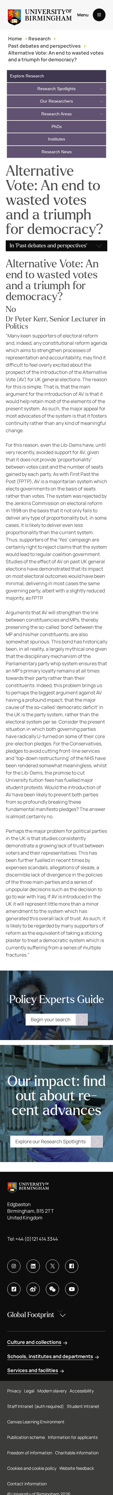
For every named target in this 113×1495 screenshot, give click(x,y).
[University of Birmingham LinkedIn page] (33, 1266)
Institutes (56, 139)
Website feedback (76, 1468)
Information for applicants (73, 1437)
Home (15, 38)
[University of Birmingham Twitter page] (52, 1266)
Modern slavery (52, 1391)
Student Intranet (83, 1406)
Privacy (14, 1391)
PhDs (57, 126)
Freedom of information (29, 1453)
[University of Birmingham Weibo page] (33, 1289)
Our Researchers (56, 101)
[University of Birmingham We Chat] (52, 1289)
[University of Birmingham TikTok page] (13, 1289)
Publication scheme (26, 1437)
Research (39, 38)
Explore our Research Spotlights (50, 1141)
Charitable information (77, 1453)
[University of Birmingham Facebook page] (71, 1266)
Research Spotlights (56, 88)
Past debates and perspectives (44, 45)
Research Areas (56, 113)
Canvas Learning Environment (35, 1422)
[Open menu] (99, 15)
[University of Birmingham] (39, 15)
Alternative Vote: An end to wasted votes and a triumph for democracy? (56, 56)
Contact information (27, 1484)
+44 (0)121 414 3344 (36, 1239)
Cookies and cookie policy (31, 1468)
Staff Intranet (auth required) (35, 1406)
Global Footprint (30, 1315)
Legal (29, 1391)
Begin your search (51, 1019)
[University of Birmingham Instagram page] (13, 1266)
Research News (57, 151)
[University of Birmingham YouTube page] (71, 1289)
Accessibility (82, 1391)
